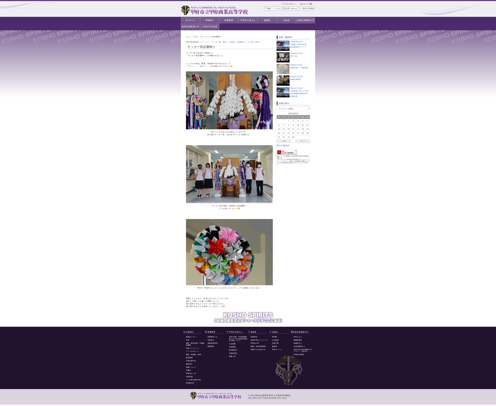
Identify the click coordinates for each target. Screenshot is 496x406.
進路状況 (254, 337)
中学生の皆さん (248, 20)
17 (298, 129)
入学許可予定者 (209, 27)
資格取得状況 (213, 343)
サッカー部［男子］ (220, 42)
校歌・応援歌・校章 (193, 354)
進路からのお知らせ (258, 349)
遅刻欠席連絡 (308, 8)
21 (284, 133)
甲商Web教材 (299, 354)
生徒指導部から (299, 346)
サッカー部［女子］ (252, 42)
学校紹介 (209, 20)
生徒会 (286, 20)
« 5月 (283, 141)
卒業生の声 (255, 343)
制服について (191, 367)
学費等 (188, 370)
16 (293, 129)
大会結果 (275, 340)
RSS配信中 (284, 145)
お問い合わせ (291, 8)
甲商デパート (277, 349)
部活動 (274, 337)
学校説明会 (233, 353)
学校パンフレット (192, 348)
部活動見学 (233, 350)
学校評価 (189, 377)
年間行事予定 (191, 361)
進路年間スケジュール (259, 340)
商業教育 (228, 20)
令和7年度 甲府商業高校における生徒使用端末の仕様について (238, 338)
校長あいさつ (191, 337)
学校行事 (275, 343)
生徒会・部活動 (236, 42)
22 (289, 133)
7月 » (303, 141)
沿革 (187, 340)
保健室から (298, 343)
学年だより (298, 337)
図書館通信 (298, 340)
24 (298, 133)
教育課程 (189, 358)
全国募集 (232, 347)
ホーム (191, 20)
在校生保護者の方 (305, 20)
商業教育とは (213, 337)
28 (284, 137)
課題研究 (211, 346)
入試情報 (232, 344)
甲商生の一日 (191, 373)
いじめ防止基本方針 (193, 380)
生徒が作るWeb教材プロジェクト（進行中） (303, 350)
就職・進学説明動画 (258, 346)
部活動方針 (190, 383)
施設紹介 (189, 364)
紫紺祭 (274, 346)
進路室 (267, 20)
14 (284, 129)
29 (289, 137)
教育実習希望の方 (190, 27)
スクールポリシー (192, 351)
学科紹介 (211, 340)
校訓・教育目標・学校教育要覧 (195, 344)
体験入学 (232, 356)
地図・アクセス (274, 8)
